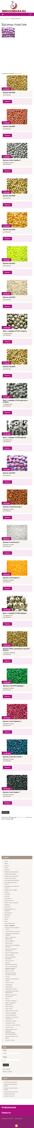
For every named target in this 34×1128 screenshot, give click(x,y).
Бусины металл (9, 960)
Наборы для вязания (10, 874)
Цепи (6, 921)
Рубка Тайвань (9, 1006)
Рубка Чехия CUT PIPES (11, 1011)
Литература (8, 984)
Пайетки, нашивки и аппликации (11, 995)
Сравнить (5, 812)
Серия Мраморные (10, 1015)
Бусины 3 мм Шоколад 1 (12, 507)
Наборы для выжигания (11, 876)
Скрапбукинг (8, 898)
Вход (6, 1065)
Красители (8, 907)
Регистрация (6, 1069)
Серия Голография (10, 1013)
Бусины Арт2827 (9, 126)
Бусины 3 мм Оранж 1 (11, 578)
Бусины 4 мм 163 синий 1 (12, 757)
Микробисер (9, 987)
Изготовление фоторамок (12, 880)
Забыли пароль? (7, 1071)
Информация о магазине (7, 1118)
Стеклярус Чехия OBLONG (12, 1025)
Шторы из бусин (10, 1040)
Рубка (6, 863)
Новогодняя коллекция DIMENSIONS (11, 991)
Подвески (7, 905)
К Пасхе (7, 976)
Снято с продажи (5, 18)
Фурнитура (8, 915)
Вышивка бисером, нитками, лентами (10, 973)
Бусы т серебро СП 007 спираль (15, 331)
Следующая (28, 817)
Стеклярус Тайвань (10, 1021)
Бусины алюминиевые (11, 952)
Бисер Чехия (9, 943)
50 (18, 73)
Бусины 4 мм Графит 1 (11, 792)
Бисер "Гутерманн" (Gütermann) (10, 938)
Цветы (6, 919)
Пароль (5, 1057)
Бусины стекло (9, 971)
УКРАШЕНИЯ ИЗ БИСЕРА (11, 1092)
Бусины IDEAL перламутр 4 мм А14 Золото (16, 649)
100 (20, 73)
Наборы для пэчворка (11, 890)
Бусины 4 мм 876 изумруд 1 (13, 686)
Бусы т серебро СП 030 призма (14, 437)
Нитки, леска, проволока (11, 902)
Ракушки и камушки (11, 1000)
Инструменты (8, 913)
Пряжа (6, 867)
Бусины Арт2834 (9, 366)
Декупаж (7, 869)
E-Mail (4, 1050)
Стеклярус (7, 894)
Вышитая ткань (9, 900)
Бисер (6, 861)
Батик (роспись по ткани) (12, 931)
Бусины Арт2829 (9, 196)
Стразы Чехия (9, 1027)
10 (15, 73)
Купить (8, 101)
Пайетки (7, 896)
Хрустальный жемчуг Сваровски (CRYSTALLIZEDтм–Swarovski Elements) (11, 1032)
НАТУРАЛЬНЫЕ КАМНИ (10, 1082)
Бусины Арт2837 (9, 473)
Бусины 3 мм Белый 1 (11, 542)
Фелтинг (7, 917)
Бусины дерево (9, 955)
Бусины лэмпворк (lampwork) (10, 957)
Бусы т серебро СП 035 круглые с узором (15, 401)
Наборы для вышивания (11, 872)
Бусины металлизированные (11, 963)
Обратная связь (18, 1118)
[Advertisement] (17, 55)
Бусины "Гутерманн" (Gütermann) (11, 949)
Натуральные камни (11, 989)
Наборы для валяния (10, 878)
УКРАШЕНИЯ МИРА (9, 1094)
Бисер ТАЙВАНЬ (10, 941)
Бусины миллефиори (11, 966)
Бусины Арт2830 (9, 229)
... (24, 817)
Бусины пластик (10, 968)
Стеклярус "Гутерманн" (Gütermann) (12, 1018)
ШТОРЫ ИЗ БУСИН (9, 1096)
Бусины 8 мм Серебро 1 (12, 160)
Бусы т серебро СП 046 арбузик (15, 613)
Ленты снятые (9, 982)
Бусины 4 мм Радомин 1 (12, 721)
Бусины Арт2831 (9, 263)
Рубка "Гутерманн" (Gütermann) (10, 1003)
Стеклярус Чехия (10, 1023)
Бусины (7, 865)
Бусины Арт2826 (9, 92)
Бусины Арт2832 (9, 297)
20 (16, 73)
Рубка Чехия (8, 1008)
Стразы (7, 892)
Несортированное (10, 923)
